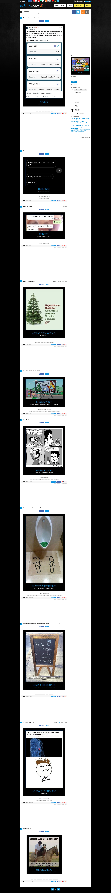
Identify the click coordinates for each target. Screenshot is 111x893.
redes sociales (83, 130)
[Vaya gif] (50, 1)
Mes (81, 89)
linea (60, 595)
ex (54, 479)
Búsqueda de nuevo (43, 13)
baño (33, 595)
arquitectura (78, 131)
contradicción (82, 119)
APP (89, 136)
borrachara (43, 694)
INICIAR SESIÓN (87, 1)
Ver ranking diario (80, 113)
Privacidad (80, 136)
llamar (52, 479)
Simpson (30, 411)
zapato (51, 595)
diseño (77, 121)
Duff (43, 411)
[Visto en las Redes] (31, 1)
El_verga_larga (58, 828)
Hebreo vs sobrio (27, 206)
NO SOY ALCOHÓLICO (28, 722)
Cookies (84, 136)
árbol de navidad (37, 342)
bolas (42, 342)
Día (72, 89)
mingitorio (37, 595)
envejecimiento (81, 129)
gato (76, 127)
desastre (75, 123)
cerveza (37, 411)
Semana (77, 89)
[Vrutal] (39, 1)
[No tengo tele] (48, 1)
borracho (41, 198)
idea (46, 479)
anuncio (40, 411)
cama (83, 123)
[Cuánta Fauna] (46, 1)
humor (44, 595)
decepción (79, 122)
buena (43, 479)
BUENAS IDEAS (27, 419)
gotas (58, 595)
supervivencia (74, 122)
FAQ (87, 136)
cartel (50, 694)
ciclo (89, 118)
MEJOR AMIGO (27, 828)
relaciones (73, 127)
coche (87, 123)
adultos (83, 125)
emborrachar (53, 411)
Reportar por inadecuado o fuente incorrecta (60, 202)
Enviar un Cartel (79, 5)
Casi (24, 150)
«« (53, 889)
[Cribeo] (41, 1)
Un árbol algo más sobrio (29, 281)
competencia (82, 127)
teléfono (57, 479)
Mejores (63, 5)
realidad (74, 129)
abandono (80, 123)
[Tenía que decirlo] (53, 1)
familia (82, 118)
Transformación (74, 119)
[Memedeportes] (29, 1)
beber (34, 411)
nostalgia (73, 121)
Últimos (57, 5)
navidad (49, 411)
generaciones (73, 131)
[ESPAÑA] (80, 74)
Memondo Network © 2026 (85, 137)
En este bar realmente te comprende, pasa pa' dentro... (36, 623)
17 (20, 419)
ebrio (33, 479)
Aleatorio (70, 5)
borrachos (47, 595)
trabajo (72, 118)
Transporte (88, 122)
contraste (73, 130)
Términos (76, 136)
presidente (51, 342)
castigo (88, 129)
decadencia (84, 122)
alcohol (49, 479)
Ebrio (37, 800)
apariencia (86, 118)
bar (52, 694)
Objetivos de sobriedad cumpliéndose (32, 17)
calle (85, 123)
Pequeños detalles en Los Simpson (32, 370)
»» (58, 889)
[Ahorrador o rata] (55, 1)
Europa (72, 123)
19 (20, 507)
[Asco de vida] (27, 1)
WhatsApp (73, 125)
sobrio (44, 198)
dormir (79, 119)
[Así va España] (34, 1)
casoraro (44, 800)
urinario (41, 595)
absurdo (82, 121)
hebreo (48, 198)
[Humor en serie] (43, 1)
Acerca (73, 136)
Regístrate (80, 1)
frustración (87, 127)
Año (85, 89)
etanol (47, 694)
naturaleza (87, 125)
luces (44, 342)
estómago (40, 800)
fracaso (78, 125)
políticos (48, 342)
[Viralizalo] (58, 1)
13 (20, 623)
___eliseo (59, 722)
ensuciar (54, 595)
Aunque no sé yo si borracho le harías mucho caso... (36, 507)
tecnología (77, 118)
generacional (77, 130)
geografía (83, 131)
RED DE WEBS (22, 1)
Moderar (88, 5)
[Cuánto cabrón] (36, 1)
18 (20, 828)
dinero (78, 127)
